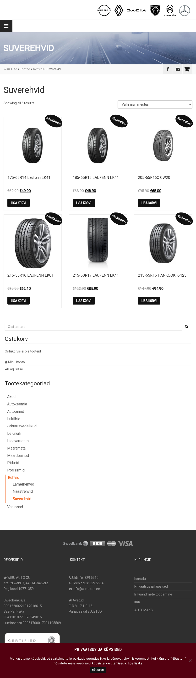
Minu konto (16, 362)
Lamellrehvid (23, 484)
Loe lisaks (135, 663)
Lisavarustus (18, 441)
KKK (137, 602)
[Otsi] (186, 327)
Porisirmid (16, 470)
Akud (11, 396)
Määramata (16, 448)
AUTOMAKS (143, 610)
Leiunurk (14, 433)
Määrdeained (18, 455)
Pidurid (13, 463)
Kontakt (140, 579)
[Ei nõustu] (190, 660)
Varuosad (15, 507)
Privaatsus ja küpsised (151, 586)
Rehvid (13, 477)
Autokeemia (17, 404)
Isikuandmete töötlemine (153, 594)
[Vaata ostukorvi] (187, 69)
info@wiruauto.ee (86, 589)
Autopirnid (15, 411)
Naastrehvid (23, 491)
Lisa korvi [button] (18, 203)
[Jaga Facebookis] (168, 69)
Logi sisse (15, 369)
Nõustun (98, 670)
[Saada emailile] (177, 69)
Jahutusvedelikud (22, 426)
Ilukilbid (13, 419)
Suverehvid (22, 499)
